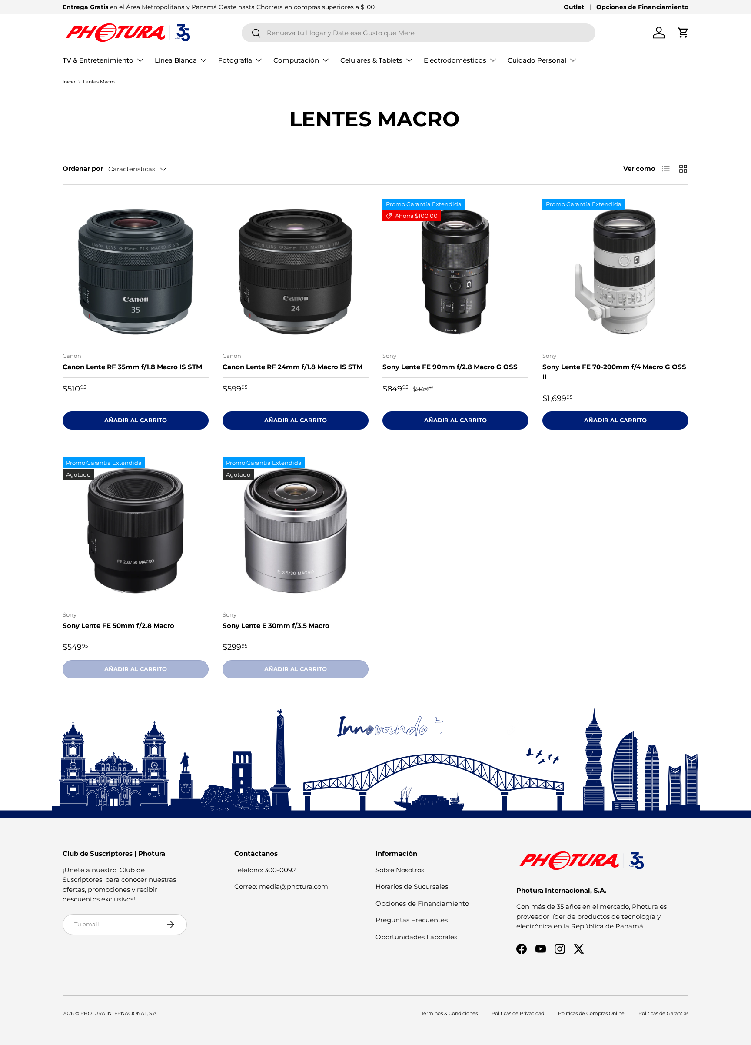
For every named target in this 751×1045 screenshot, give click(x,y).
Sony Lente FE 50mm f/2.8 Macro (118, 625)
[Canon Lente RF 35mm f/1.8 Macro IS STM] (136, 272)
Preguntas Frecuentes (412, 920)
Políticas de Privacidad (518, 1013)
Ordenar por (83, 168)
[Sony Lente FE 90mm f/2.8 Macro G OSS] (455, 272)
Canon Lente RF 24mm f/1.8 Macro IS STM (292, 367)
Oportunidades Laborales (416, 937)
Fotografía (235, 60)
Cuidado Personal (537, 60)
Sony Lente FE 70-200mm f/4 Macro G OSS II (614, 372)
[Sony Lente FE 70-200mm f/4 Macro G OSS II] (615, 272)
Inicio (69, 82)
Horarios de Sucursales (412, 886)
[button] (683, 32)
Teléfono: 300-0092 (265, 870)
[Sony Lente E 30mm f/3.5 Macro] (296, 530)
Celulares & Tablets (371, 60)
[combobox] (419, 32)
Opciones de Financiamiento (642, 6)
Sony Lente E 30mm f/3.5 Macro (276, 625)
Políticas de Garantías (663, 1013)
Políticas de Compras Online (591, 1013)
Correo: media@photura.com (281, 886)
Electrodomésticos (455, 60)
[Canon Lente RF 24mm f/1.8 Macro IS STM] (296, 272)
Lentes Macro (99, 82)
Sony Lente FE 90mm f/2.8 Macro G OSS (450, 367)
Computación (296, 60)
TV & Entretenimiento (98, 60)
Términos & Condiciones (449, 1013)
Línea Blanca (176, 60)
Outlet (574, 6)
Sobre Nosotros (400, 870)
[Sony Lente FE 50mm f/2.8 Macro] (136, 530)
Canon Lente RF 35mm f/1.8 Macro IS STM (132, 367)
